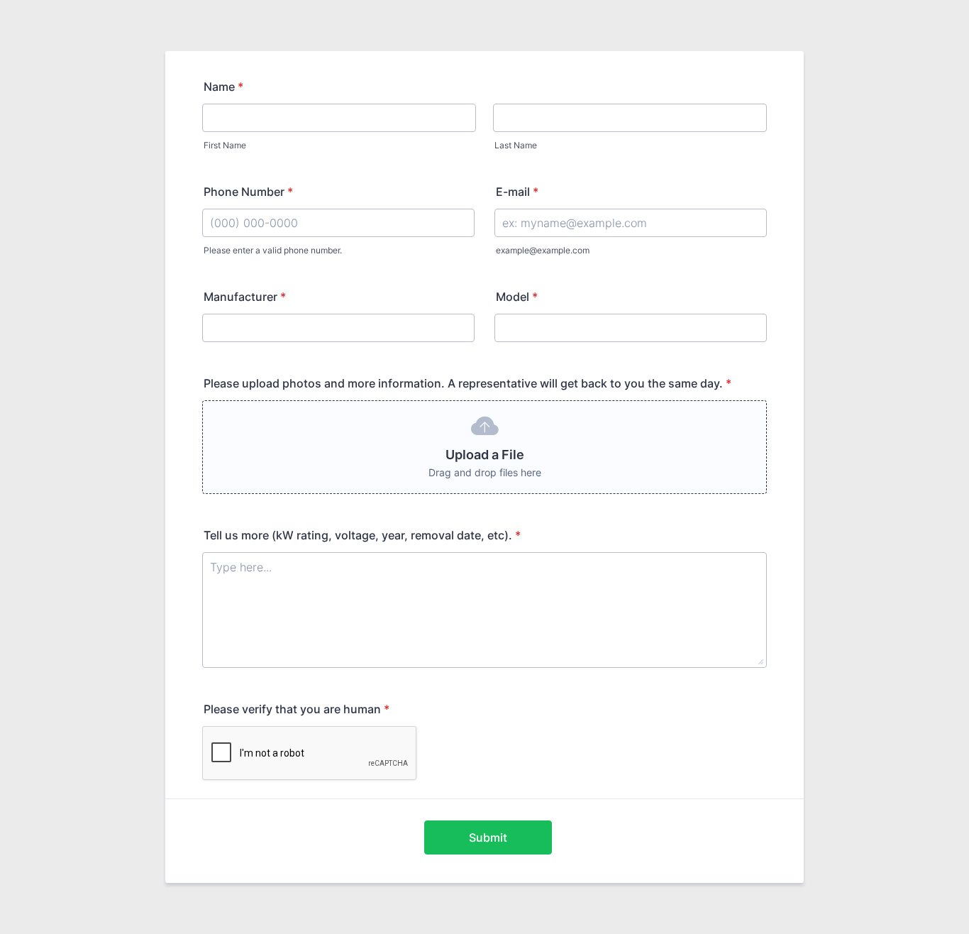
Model (517, 297)
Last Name (515, 145)
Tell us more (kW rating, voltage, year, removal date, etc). (362, 535)
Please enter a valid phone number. (273, 250)
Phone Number (248, 192)
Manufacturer (245, 297)
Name (223, 86)
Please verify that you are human (296, 709)
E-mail (517, 192)
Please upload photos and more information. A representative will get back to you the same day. (467, 383)
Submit (488, 837)
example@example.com (542, 250)
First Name (225, 145)
